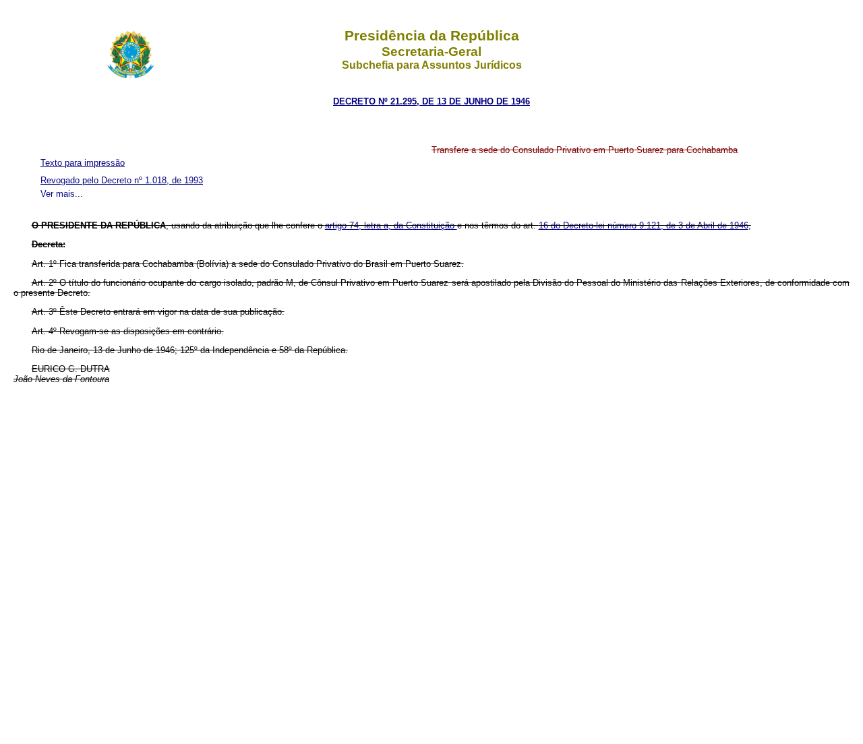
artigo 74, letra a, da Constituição (391, 225)
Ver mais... (61, 194)
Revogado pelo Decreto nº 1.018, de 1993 (121, 180)
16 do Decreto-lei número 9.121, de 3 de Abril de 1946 (643, 225)
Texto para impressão (82, 163)
